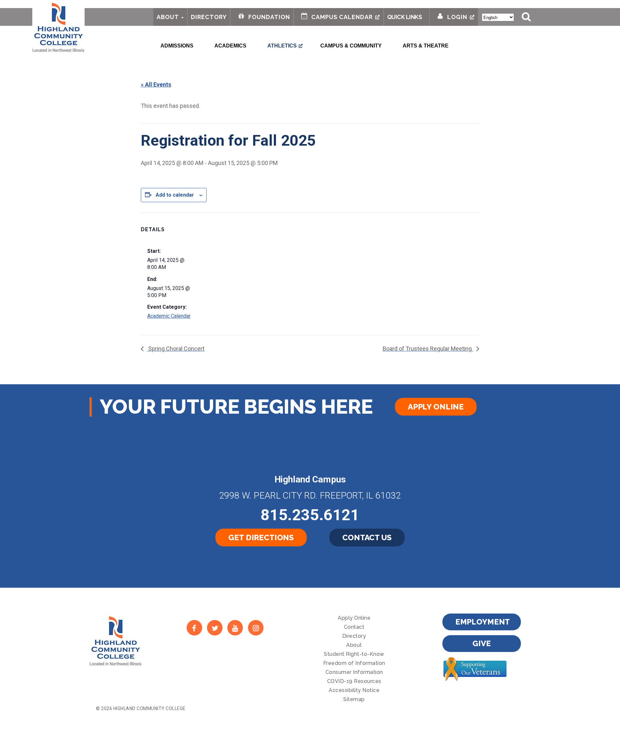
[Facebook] (194, 627)
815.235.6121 (310, 515)
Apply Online (436, 406)
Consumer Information (354, 672)
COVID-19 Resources (354, 681)
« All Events (156, 84)
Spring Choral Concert (175, 348)
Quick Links (404, 17)
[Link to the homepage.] (58, 26)
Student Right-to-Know (354, 654)
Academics (230, 45)
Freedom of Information (354, 663)
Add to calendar (175, 195)
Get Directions (261, 537)
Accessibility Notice (354, 690)
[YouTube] (235, 627)
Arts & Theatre (426, 45)
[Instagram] (255, 627)
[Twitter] (214, 627)
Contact (354, 627)
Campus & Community (351, 45)
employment (482, 621)
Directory (209, 17)
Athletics (282, 45)
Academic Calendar (169, 316)
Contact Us (367, 537)
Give (481, 643)
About (168, 17)
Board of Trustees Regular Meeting (428, 348)
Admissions (176, 45)
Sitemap (354, 699)
